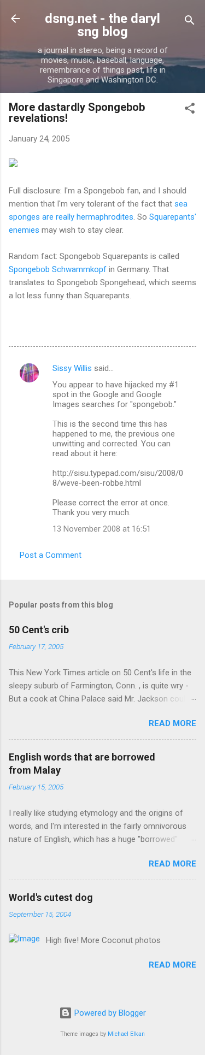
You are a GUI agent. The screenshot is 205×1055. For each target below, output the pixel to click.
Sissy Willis (72, 368)
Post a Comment (50, 555)
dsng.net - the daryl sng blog (102, 25)
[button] (189, 110)
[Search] (189, 22)
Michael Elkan (126, 1034)
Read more (172, 723)
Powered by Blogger (109, 1013)
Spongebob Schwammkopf (58, 269)
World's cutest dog (51, 897)
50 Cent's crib (39, 629)
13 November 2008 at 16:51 (101, 529)
